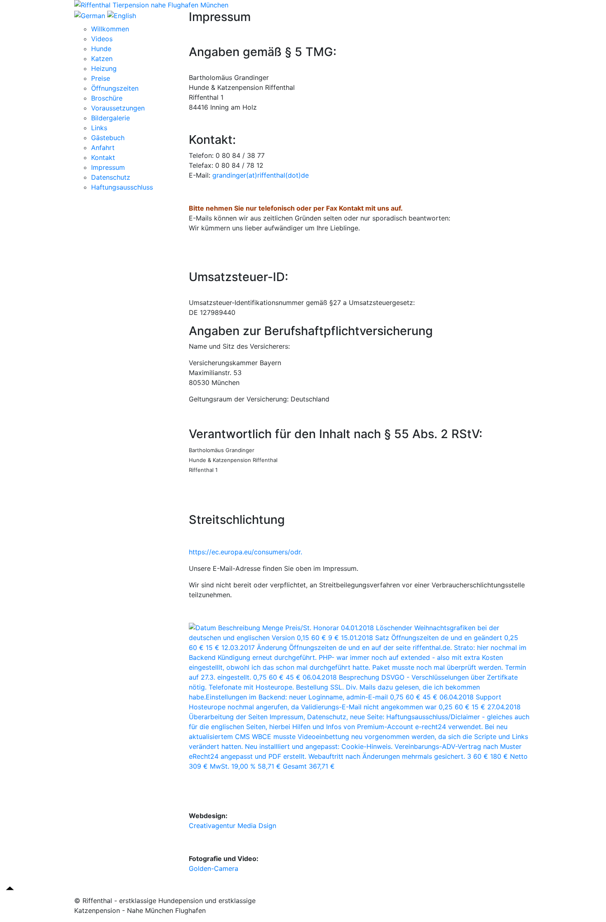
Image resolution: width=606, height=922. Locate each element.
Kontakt (103, 157)
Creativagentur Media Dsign (232, 825)
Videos (102, 39)
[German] (90, 15)
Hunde (101, 49)
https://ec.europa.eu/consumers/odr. (245, 552)
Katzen (102, 58)
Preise (100, 78)
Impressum (108, 167)
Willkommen (110, 29)
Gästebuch (107, 138)
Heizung (104, 68)
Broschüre (106, 98)
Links (99, 128)
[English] (121, 15)
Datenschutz (110, 177)
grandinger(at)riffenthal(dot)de (260, 175)
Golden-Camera (213, 868)
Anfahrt (103, 147)
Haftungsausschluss (122, 187)
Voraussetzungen (118, 108)
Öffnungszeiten (115, 88)
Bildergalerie (110, 118)
